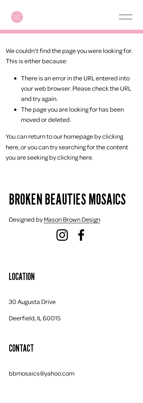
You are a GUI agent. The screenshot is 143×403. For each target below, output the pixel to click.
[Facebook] (81, 235)
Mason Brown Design (72, 219)
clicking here (74, 157)
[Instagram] (62, 235)
